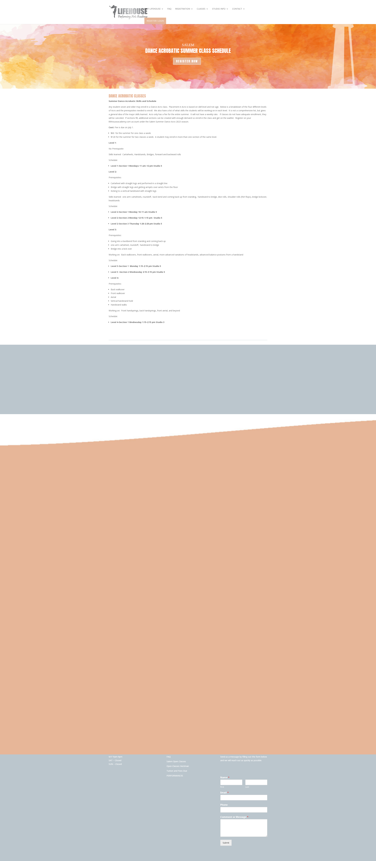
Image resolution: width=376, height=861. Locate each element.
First (222, 787)
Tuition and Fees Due (177, 770)
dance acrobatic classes (127, 96)
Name (224, 777)
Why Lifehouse (152, 9)
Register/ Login (155, 20)
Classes (201, 9)
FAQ (169, 9)
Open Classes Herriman (178, 766)
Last (247, 787)
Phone (224, 804)
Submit (226, 842)
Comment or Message (234, 817)
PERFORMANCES (175, 775)
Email (224, 792)
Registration (182, 9)
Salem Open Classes (176, 761)
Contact (237, 9)
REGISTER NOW (187, 61)
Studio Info (218, 9)
